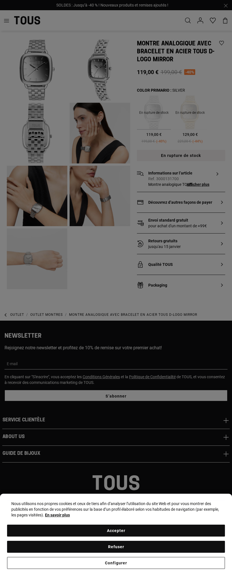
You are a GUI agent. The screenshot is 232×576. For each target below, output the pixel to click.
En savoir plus (57, 515)
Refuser (116, 547)
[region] (116, 535)
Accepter (116, 530)
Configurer (116, 563)
